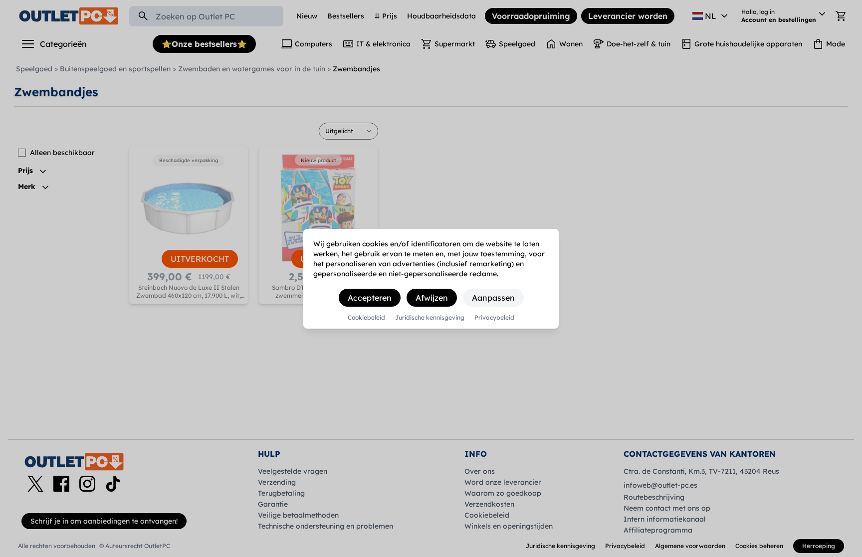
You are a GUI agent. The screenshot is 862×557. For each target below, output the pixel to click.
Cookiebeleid (366, 318)
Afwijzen (432, 298)
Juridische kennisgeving (429, 318)
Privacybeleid (494, 318)
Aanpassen (493, 298)
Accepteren (370, 298)
